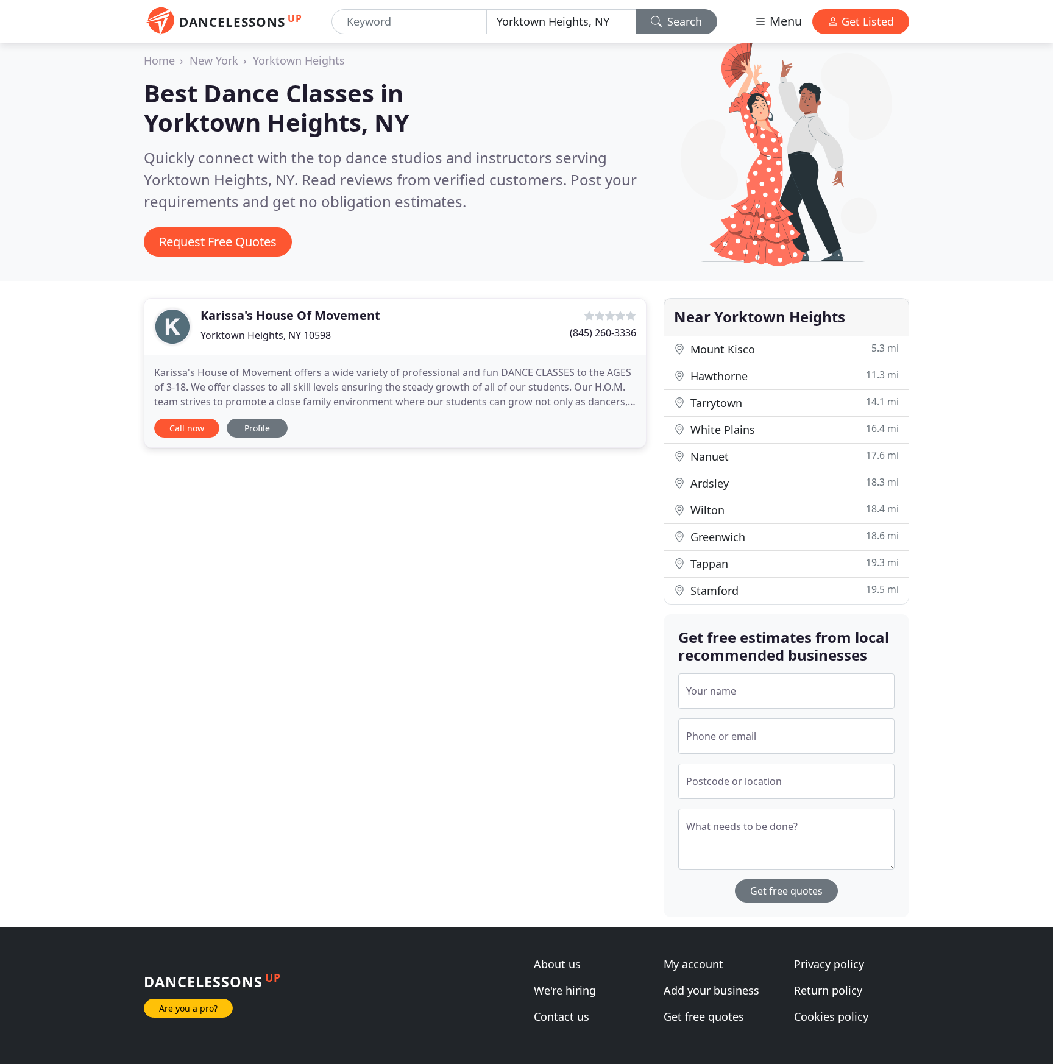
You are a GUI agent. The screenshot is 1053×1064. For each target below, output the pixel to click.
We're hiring (565, 990)
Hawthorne (793, 375)
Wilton (793, 509)
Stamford (793, 590)
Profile (257, 428)
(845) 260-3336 (603, 332)
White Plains (793, 429)
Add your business (711, 990)
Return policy (828, 990)
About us (557, 964)
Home (159, 60)
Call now (186, 428)
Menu (784, 21)
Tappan (793, 563)
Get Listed (866, 21)
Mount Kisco (793, 348)
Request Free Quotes (218, 241)
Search (683, 21)
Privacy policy (829, 964)
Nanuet (793, 456)
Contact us (561, 1016)
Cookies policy (831, 1016)
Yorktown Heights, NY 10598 (265, 335)
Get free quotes (786, 891)
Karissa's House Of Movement (290, 315)
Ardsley (793, 483)
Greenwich (793, 536)
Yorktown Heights (299, 60)
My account (693, 964)
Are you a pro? (188, 1008)
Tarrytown (793, 402)
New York (214, 60)
